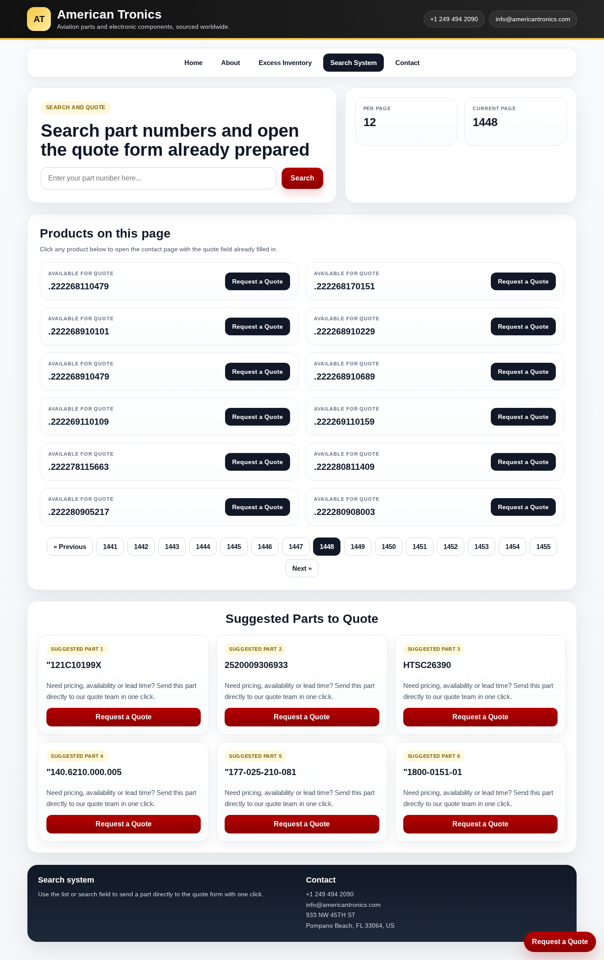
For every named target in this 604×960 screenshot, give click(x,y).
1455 (543, 546)
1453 (481, 546)
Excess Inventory (285, 62)
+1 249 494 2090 (454, 19)
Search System (353, 62)
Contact (407, 62)
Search (302, 178)
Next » (302, 568)
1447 (296, 546)
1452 (450, 546)
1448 (327, 546)
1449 (358, 546)
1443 (172, 546)
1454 (512, 546)
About (230, 62)
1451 (420, 546)
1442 (141, 546)
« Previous (70, 546)
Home (193, 62)
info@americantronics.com (533, 19)
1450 (389, 546)
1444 (203, 546)
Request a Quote (124, 717)
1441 (110, 546)
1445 (234, 546)
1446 (265, 546)
